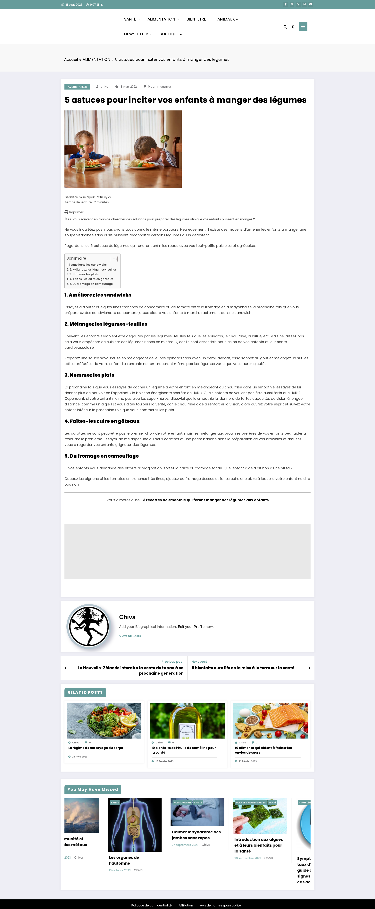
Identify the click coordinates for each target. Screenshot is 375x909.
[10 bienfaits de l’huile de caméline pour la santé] (187, 720)
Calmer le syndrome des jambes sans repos (90, 835)
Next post (199, 661)
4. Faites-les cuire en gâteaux (91, 279)
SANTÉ (130, 19)
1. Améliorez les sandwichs (88, 265)
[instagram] (304, 4)
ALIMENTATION (161, 19)
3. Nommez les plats (84, 274)
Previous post (173, 661)
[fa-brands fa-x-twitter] (292, 4)
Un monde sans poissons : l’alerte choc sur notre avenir (279, 842)
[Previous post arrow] (65, 668)
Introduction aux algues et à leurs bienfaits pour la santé (152, 845)
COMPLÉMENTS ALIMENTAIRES (211, 802)
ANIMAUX (226, 19)
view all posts (130, 636)
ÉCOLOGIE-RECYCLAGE (269, 802)
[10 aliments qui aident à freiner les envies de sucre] (270, 720)
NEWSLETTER (136, 34)
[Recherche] (285, 26)
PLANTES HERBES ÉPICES (145, 802)
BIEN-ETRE (196, 19)
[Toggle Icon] (303, 26)
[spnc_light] (293, 26)
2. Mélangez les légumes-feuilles (93, 270)
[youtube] (310, 4)
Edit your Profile (191, 627)
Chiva (104, 87)
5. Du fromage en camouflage (91, 284)
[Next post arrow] (309, 668)
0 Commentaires (159, 87)
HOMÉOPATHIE (76, 802)
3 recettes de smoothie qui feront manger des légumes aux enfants (206, 500)
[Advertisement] (181, 551)
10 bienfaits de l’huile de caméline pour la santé (184, 750)
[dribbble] (298, 4)
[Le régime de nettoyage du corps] (104, 720)
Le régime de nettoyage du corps (95, 748)
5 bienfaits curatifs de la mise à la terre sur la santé (243, 668)
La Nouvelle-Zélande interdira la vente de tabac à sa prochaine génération (131, 670)
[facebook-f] (285, 4)
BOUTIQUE (169, 34)
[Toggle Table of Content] (112, 259)
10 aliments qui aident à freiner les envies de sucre (263, 750)
